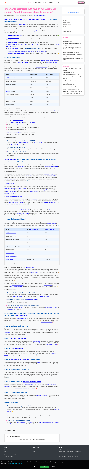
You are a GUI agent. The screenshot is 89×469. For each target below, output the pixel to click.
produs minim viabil (11, 191)
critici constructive (53, 210)
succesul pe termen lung (18, 285)
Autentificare (81, 2)
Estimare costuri (10, 98)
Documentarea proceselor (20, 359)
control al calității (34, 44)
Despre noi (50, 2)
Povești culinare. (67, 29)
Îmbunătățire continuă (13, 48)
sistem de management (16, 286)
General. (65, 20)
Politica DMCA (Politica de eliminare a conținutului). (70, 451)
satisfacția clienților (37, 142)
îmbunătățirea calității (31, 299)
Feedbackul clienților (13, 38)
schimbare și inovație (41, 51)
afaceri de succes (21, 316)
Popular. (35, 2)
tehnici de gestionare (34, 31)
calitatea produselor (21, 318)
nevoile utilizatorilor (9, 193)
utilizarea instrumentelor (22, 44)
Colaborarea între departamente (16, 53)
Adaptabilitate (34, 229)
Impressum (61, 458)
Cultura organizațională (14, 51)
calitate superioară (19, 204)
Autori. (39, 2)
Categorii (29, 2)
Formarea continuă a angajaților (14, 196)
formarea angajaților (18, 120)
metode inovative (51, 223)
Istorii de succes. (67, 26)
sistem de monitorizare (11, 179)
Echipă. (45, 2)
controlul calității (31, 122)
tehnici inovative (48, 285)
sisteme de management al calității (49, 60)
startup (28, 190)
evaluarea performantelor (32, 382)
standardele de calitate (44, 296)
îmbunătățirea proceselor (23, 142)
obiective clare (18, 124)
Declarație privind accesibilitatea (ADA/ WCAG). (69, 456)
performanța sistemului (29, 384)
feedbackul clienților (17, 296)
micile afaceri (55, 110)
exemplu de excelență (46, 322)
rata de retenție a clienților (48, 202)
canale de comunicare (20, 376)
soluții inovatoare (35, 272)
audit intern (7, 332)
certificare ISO (21, 24)
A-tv (6, 2)
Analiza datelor (11, 44)
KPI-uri (33, 388)
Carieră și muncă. (67, 24)
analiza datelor (29, 175)
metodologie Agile (44, 190)
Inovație (8, 91)
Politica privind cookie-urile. (65, 449)
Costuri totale (9, 259)
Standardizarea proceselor (15, 35)
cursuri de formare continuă (16, 202)
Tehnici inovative (10, 159)
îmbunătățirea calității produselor (24, 422)
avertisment (7, 458)
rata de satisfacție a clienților (22, 388)
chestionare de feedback (23, 213)
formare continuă (11, 309)
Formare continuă (12, 42)
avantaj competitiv (15, 144)
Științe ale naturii (67, 31)
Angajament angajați (11, 256)
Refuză (35, 466)
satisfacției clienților (23, 62)
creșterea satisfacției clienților (46, 422)
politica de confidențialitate (15, 463)
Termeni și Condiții (8, 456)
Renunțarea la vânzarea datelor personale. (68, 454)
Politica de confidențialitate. (10, 454)
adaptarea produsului (21, 188)
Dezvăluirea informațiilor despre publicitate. (68, 453)
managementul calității (51, 62)
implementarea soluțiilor (51, 307)
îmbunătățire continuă (41, 395)
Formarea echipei (17, 349)
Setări (53, 466)
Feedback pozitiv (10, 88)
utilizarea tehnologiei (48, 174)
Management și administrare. (40, 15)
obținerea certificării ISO (41, 67)
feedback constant (34, 191)
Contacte (57, 2)
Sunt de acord (45, 466)
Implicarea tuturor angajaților (14, 132)
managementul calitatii (37, 19)
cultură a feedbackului (24, 210)
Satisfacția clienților (11, 78)
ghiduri (39, 362)
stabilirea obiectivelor (51, 344)
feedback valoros (20, 307)
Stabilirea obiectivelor (18, 338)
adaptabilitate (21, 166)
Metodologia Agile (10, 183)
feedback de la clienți (9, 188)
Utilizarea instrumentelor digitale (15, 122)
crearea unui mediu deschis (27, 51)
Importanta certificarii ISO (13, 19)
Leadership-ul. (66, 22)
